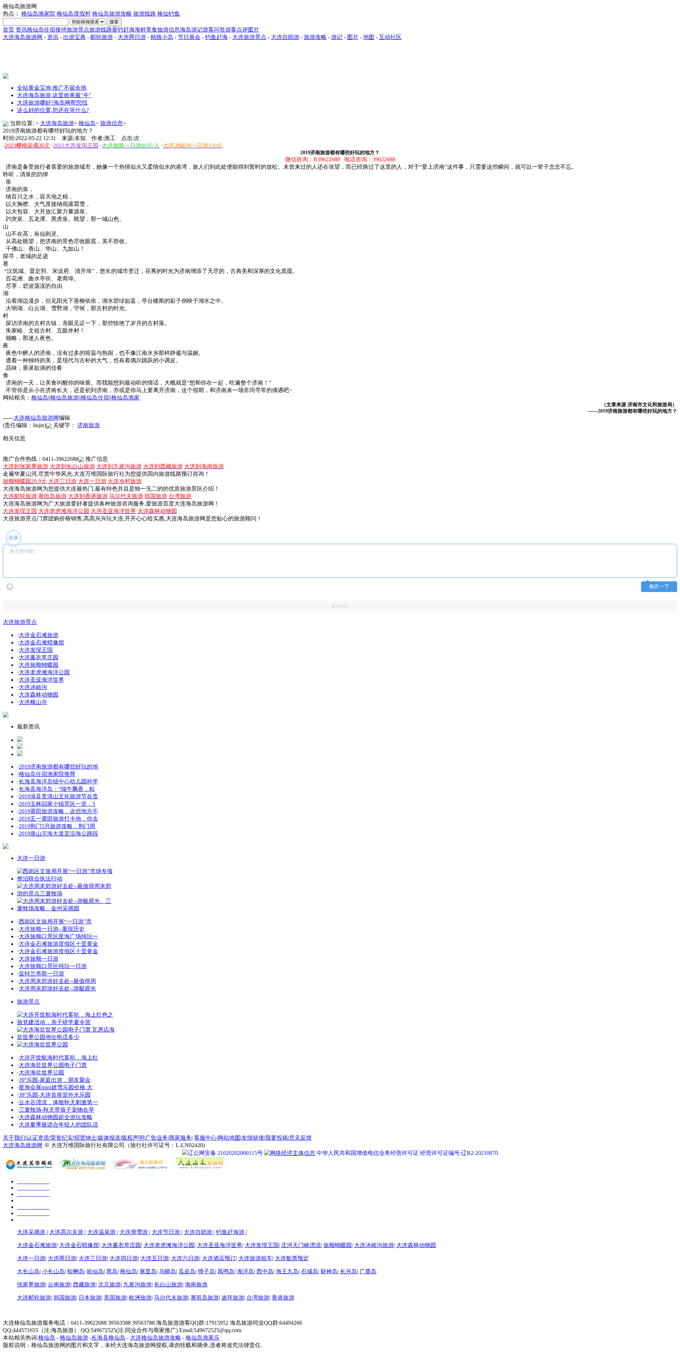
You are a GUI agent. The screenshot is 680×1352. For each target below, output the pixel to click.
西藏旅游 (84, 1284)
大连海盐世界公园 (41, 1072)
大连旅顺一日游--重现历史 (52, 929)
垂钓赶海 (123, 30)
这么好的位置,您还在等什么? (53, 110)
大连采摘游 (32, 1232)
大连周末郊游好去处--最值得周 (57, 981)
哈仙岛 (95, 1271)
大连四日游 (123, 1258)
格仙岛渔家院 (38, 14)
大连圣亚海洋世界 (41, 680)
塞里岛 (148, 1271)
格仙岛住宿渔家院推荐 (47, 774)
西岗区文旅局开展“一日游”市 (55, 921)
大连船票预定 (292, 1258)
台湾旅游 (257, 1298)
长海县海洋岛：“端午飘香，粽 (57, 789)
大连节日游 (166, 1232)
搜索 (114, 21)
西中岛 (264, 1271)
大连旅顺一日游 (38, 959)
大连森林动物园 (38, 695)
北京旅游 (109, 1284)
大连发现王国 (36, 650)
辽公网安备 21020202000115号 (225, 1153)
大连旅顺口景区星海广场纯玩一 (58, 936)
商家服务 (180, 1138)
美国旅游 (115, 1298)
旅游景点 (78, 30)
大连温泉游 (102, 1232)
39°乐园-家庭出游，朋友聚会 (55, 1080)
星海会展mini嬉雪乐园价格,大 (55, 1087)
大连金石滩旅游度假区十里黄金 (58, 944)
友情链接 (253, 1138)
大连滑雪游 (134, 1232)
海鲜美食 (146, 30)
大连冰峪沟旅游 (374, 1245)
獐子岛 (206, 1271)
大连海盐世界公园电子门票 (53, 1065)
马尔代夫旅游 (171, 1298)
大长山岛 (28, 1271)
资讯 (21, 30)
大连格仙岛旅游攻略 (155, 1338)
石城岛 (309, 1271)
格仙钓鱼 (168, 14)
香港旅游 (283, 1298)
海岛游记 (191, 30)
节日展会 (189, 37)
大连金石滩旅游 (38, 635)
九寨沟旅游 (137, 1284)
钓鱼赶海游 (231, 1232)
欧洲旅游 (140, 1298)
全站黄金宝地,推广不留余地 (51, 88)
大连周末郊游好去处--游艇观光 (57, 988)
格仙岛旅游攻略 (112, 14)
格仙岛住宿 (95, 398)
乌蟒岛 (167, 1271)
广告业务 (156, 1138)
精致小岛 (162, 37)
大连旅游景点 (249, 37)
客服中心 (205, 1138)
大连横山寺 (33, 702)
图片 (253, 30)
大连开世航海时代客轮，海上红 (58, 1058)
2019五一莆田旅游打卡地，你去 (58, 819)
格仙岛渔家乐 (203, 1338)
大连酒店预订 (219, 1258)
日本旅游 (90, 1298)
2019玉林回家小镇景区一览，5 (57, 804)
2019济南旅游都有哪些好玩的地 (58, 767)
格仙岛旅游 (64, 398)
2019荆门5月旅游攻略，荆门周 (57, 826)
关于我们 (14, 1138)
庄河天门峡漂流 (301, 1245)
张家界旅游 (31, 1284)
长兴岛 (348, 1271)
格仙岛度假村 (74, 14)
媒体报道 (109, 1138)
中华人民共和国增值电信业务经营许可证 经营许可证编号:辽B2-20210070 (407, 1153)
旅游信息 (168, 30)
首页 (8, 30)
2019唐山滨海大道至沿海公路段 (58, 834)
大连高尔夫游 (67, 1232)
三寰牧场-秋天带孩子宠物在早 (56, 1110)
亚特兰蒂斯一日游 (41, 974)
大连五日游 (154, 1258)
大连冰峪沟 (33, 687)
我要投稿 (276, 1138)
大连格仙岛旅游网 (36, 418)
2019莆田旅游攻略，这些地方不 (58, 811)
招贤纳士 (85, 1138)
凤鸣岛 (225, 1271)
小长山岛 (53, 1271)
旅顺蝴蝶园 (337, 1245)
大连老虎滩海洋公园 (44, 672)
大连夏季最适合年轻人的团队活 (58, 1125)
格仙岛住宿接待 (47, 30)
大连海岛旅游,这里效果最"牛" (54, 95)
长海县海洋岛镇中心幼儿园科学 (58, 781)
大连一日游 (31, 858)
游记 (336, 37)
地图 (368, 37)
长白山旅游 (168, 1284)
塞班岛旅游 (205, 1298)
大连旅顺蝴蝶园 (38, 665)
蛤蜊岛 (75, 1271)
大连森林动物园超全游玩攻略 (55, 1117)
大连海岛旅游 (57, 123)
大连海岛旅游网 (22, 37)
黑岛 (112, 1271)
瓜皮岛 (187, 1271)
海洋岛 (245, 1271)
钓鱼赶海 (216, 37)
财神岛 (329, 1271)
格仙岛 (87, 123)
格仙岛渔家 (125, 398)
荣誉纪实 (61, 1138)
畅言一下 (659, 586)
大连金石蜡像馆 (79, 1245)
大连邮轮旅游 (34, 1298)
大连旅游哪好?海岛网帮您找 (52, 103)
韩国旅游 (64, 1298)
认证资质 (38, 1138)
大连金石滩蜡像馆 (41, 642)
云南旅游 (59, 1284)
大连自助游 (285, 37)
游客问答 (214, 30)
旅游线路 (144, 14)
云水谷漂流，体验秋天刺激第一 (58, 1102)
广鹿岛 (367, 1271)
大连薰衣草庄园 (38, 657)
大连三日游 (93, 1258)
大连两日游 (132, 37)
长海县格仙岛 (108, 1338)
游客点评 (236, 30)
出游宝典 (74, 37)
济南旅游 (88, 425)
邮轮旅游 (101, 37)
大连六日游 (185, 1258)
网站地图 (229, 1138)
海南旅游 (196, 1284)
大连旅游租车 (255, 1258)
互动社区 (390, 37)
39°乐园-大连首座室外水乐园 (55, 1095)
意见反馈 (300, 1138)
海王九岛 (287, 1271)
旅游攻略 (315, 37)
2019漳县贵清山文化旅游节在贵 (58, 796)
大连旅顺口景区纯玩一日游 (53, 966)
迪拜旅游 (232, 1298)
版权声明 (132, 1138)
